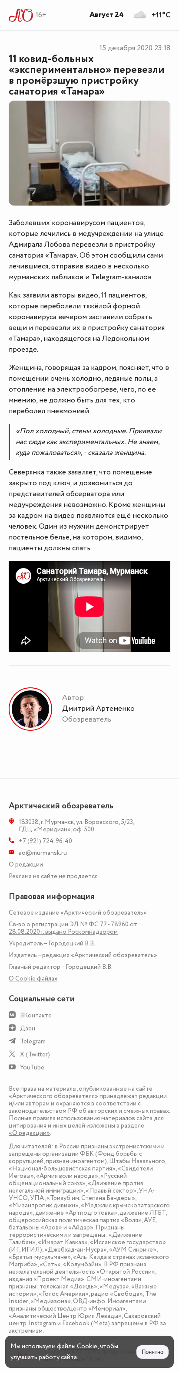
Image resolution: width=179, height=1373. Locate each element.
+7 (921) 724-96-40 (45, 841)
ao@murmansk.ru (43, 852)
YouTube (32, 1067)
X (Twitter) (35, 1054)
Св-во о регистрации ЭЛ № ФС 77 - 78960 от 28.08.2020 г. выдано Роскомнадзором (73, 928)
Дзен (27, 1028)
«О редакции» (29, 1133)
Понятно (152, 1352)
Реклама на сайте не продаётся (53, 876)
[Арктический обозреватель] (21, 15)
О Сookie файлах (33, 978)
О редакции (26, 864)
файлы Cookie (77, 1346)
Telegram (33, 1041)
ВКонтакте (36, 1015)
